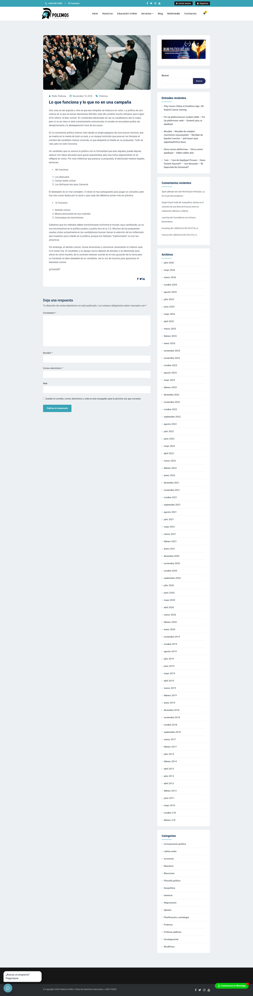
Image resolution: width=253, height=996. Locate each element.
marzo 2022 (170, 460)
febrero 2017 (170, 746)
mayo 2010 (169, 805)
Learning (166, 217)
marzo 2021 (170, 534)
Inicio (95, 13)
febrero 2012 (170, 790)
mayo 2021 (169, 526)
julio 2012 (169, 776)
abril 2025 (169, 321)
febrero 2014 (170, 761)
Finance (165, 235)
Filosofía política (172, 880)
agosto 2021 (170, 512)
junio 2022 (169, 438)
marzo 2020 (170, 614)
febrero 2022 (170, 468)
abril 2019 (169, 680)
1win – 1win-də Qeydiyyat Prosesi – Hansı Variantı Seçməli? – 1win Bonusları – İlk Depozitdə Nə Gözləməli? (184, 164)
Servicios (146, 13)
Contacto (75, 3)
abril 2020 (169, 607)
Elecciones (169, 873)
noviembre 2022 (172, 402)
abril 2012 (169, 783)
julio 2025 (169, 299)
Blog (160, 13)
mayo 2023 (169, 380)
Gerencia (168, 895)
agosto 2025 (170, 292)
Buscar (165, 75)
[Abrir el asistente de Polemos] (8, 988)
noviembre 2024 (172, 350)
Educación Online (127, 13)
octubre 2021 (170, 497)
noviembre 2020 (172, 563)
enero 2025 (169, 343)
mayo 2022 (169, 446)
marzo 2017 (170, 739)
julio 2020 (169, 585)
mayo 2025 (169, 314)
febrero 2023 (170, 387)
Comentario (49, 313)
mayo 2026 (169, 270)
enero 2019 (169, 702)
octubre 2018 (170, 724)
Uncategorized (171, 939)
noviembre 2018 (172, 717)
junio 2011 (169, 798)
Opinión (167, 910)
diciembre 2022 (171, 394)
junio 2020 (169, 592)
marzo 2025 (170, 328)
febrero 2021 (170, 541)
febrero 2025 (170, 336)
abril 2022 (169, 453)
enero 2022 (169, 475)
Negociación (170, 902)
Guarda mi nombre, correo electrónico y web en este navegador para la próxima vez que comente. (93, 398)
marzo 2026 (170, 277)
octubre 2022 (170, 409)
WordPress (169, 946)
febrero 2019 (170, 695)
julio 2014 (169, 754)
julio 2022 (169, 431)
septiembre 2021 (172, 504)
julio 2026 (169, 262)
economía (169, 858)
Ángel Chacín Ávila (170, 202)
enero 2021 (169, 548)
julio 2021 (169, 519)
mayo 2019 (169, 673)
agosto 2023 (170, 372)
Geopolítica (169, 888)
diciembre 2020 (171, 556)
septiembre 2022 (172, 416)
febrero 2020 (170, 622)
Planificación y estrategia (176, 917)
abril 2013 (169, 768)
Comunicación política (175, 844)
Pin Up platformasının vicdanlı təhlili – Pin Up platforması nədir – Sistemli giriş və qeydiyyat (184, 120)
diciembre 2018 (171, 710)
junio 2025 (169, 306)
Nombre (48, 353)
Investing (166, 228)
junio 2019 (169, 666)
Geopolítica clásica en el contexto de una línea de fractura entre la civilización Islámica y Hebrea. (183, 206)
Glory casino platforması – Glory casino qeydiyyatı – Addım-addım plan (183, 151)
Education (168, 866)
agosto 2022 (170, 424)
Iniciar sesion (184, 3)
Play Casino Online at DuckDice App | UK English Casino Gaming (184, 108)
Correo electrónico (53, 368)
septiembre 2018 (172, 732)
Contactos (190, 13)
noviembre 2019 (172, 636)
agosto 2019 (170, 651)
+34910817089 (55, 3)
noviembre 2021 (172, 490)
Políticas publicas (172, 932)
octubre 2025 (170, 284)
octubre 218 (170, 812)
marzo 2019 (170, 688)
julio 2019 (169, 658)
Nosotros (107, 13)
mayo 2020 (169, 600)
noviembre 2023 (172, 358)
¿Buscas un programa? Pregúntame (18, 976)
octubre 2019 (170, 644)
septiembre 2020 (172, 578)
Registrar (203, 3)
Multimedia (173, 13)
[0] (204, 13)
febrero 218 (169, 820)
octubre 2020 (170, 570)
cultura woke (170, 851)
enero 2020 (169, 629)
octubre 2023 (170, 365)
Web (45, 383)
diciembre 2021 (171, 482)
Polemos (103, 96)
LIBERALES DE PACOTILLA (186, 228)
